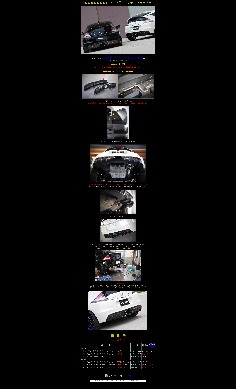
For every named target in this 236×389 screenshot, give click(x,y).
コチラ (127, 375)
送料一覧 (152, 346)
